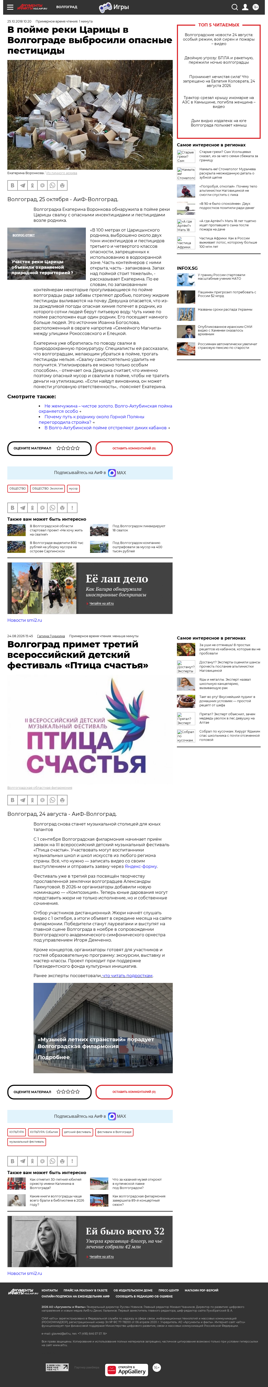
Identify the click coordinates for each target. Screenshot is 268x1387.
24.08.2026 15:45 (20, 636)
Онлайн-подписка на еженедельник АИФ (76, 1296)
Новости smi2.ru (24, 620)
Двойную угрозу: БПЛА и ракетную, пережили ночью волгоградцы (219, 60)
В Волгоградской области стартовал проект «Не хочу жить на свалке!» (56, 530)
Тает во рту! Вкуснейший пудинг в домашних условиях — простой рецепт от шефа (227, 701)
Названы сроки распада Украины (225, 309)
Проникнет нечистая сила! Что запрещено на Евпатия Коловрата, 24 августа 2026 (219, 81)
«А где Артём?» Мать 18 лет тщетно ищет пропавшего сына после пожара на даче (227, 225)
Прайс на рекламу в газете (86, 1290)
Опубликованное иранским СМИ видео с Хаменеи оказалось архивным (225, 330)
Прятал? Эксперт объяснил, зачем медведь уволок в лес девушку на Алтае (227, 718)
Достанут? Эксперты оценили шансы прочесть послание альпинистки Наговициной (229, 666)
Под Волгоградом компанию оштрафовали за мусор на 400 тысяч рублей (137, 547)
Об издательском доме (133, 1290)
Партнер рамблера (86, 1367)
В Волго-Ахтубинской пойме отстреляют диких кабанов (105, 427)
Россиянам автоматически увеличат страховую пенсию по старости (227, 346)
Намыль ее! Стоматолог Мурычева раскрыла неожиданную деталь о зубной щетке (227, 173)
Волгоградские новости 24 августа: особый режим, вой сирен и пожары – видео (219, 39)
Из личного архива (61, 173)
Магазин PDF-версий (201, 1290)
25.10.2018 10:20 (19, 21)
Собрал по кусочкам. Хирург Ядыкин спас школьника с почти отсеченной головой (229, 735)
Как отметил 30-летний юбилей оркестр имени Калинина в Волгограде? (55, 1183)
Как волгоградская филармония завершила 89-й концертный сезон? (139, 1200)
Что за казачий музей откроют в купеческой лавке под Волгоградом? (137, 1183)
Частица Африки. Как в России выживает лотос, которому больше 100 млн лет (228, 242)
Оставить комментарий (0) (134, 448)
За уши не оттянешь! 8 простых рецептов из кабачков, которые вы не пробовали (229, 649)
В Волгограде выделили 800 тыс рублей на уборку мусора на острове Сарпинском (56, 547)
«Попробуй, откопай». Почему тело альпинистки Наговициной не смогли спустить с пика (228, 190)
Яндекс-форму (141, 866)
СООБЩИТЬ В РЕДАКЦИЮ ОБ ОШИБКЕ (144, 1296)
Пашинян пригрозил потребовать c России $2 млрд (227, 294)
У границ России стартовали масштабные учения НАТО (221, 276)
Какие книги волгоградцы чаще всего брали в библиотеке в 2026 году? (57, 1200)
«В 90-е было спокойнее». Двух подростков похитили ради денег (227, 206)
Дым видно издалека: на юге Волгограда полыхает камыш (219, 123)
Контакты (50, 1290)
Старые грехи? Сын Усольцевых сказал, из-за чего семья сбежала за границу (228, 156)
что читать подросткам (128, 975)
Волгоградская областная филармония (39, 788)
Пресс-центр (169, 1290)
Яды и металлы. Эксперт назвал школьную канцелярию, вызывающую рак (225, 684)
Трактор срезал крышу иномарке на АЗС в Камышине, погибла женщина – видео (218, 102)
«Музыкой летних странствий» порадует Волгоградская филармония (96, 1042)
